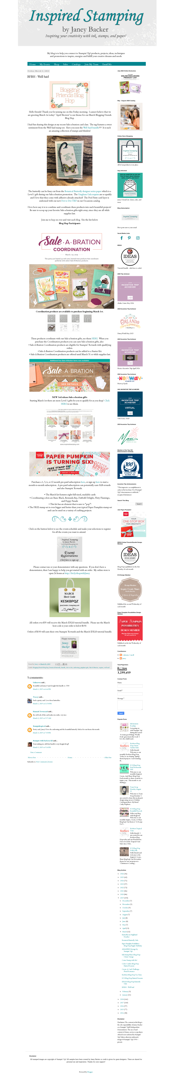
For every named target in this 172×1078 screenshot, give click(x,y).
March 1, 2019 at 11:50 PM (42, 703)
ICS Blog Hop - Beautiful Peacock (136, 810)
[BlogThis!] (59, 664)
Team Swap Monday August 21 (135, 789)
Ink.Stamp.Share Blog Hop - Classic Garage (131, 955)
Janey (124, 658)
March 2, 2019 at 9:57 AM (42, 718)
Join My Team (91, 64)
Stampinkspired (39, 726)
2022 (122, 887)
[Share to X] (61, 664)
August (125, 914)
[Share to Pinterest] (66, 664)
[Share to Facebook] (63, 664)
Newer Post (32, 757)
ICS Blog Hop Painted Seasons (132, 978)
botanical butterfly (54, 667)
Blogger (90, 1072)
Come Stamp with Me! (129, 960)
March (124, 931)
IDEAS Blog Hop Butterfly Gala (131, 982)
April (124, 928)
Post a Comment (36, 752)
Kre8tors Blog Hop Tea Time (132, 975)
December (126, 901)
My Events (45, 64)
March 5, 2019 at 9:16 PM (42, 747)
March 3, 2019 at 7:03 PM (42, 733)
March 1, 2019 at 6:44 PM (42, 689)
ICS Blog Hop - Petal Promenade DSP (135, 767)
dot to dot (69, 667)
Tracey (35, 697)
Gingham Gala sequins (88, 194)
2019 (122, 898)
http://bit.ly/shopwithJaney (77, 573)
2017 (122, 1002)
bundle (63, 667)
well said (106, 667)
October (125, 907)
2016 (122, 1006)
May (124, 925)
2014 (122, 1013)
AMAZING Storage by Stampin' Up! (130, 950)
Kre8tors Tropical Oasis (136, 829)
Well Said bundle (91, 127)
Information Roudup (134, 725)
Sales (65, 64)
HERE (95, 338)
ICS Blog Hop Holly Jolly (135, 849)
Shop (56, 64)
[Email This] (56, 664)
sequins (101, 667)
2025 (122, 877)
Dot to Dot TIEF (69, 200)
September (126, 911)
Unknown (37, 682)
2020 (122, 894)
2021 (122, 891)
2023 (122, 884)
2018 (122, 999)
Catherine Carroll (128, 655)
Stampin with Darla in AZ (43, 740)
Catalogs (76, 64)
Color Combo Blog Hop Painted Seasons (130, 965)
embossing (76, 667)
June (124, 921)
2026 (122, 874)
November (126, 904)
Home (32, 64)
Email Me (107, 64)
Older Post (107, 757)
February (125, 991)
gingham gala (84, 667)
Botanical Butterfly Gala (130, 940)
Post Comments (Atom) (44, 762)
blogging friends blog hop (40, 667)
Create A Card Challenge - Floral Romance (131, 970)
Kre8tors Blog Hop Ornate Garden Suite (135, 745)
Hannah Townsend (40, 711)
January (125, 995)
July (123, 918)
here (83, 482)
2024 (122, 880)
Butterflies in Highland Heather (129, 935)
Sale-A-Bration (93, 667)
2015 (122, 1009)
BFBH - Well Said (128, 987)
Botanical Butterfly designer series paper (83, 191)
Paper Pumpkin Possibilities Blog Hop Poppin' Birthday (132, 944)
